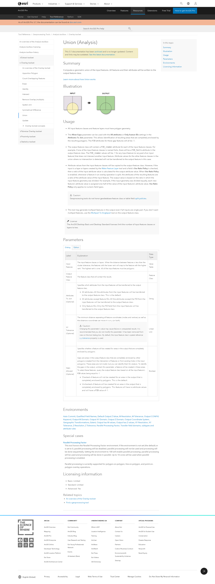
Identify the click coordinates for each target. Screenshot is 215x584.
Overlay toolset (75, 34)
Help (44, 17)
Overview (111, 10)
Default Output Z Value (108, 416)
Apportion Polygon (30, 73)
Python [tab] (76, 247)
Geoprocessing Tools (41, 34)
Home (20, 17)
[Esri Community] (20, 545)
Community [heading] (72, 521)
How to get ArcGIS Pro (185, 10)
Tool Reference (56, 17)
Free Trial (166, 10)
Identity (25, 89)
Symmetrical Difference (31, 110)
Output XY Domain (98, 419)
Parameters (168, 59)
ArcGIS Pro (23, 10)
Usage (166, 55)
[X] (26, 540)
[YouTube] (31, 545)
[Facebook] (20, 540)
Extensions (152, 10)
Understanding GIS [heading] (99, 521)
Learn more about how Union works (79, 79)
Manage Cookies (134, 577)
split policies (140, 198)
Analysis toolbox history (29, 52)
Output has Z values (125, 422)
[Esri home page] (23, 4)
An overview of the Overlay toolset (36, 68)
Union (24, 115)
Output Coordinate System (137, 419)
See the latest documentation (102, 54)
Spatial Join (27, 105)
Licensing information (172, 67)
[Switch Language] (188, 3)
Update (25, 121)
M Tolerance (137, 416)
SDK (79, 17)
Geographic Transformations (76, 422)
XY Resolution (141, 422)
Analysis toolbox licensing (29, 47)
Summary (167, 47)
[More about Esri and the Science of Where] (25, 528)
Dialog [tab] (67, 247)
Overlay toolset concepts (35, 126)
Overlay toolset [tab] (27, 63)
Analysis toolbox (59, 34)
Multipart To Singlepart (101, 213)
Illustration (167, 51)
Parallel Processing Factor (108, 425)
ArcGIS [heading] (46, 521)
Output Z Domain (116, 419)
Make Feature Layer (110, 168)
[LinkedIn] (31, 540)
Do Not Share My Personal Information (164, 577)
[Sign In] (196, 3)
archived (98, 52)
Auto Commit (69, 416)
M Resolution (125, 416)
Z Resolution (78, 425)
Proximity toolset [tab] (28, 136)
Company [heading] (118, 521)
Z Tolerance (90, 425)
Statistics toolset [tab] (28, 142)
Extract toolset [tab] (27, 57)
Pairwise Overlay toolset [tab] (31, 131)
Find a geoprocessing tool (77, 502)
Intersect (25, 94)
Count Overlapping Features (33, 78)
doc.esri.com (75, 22)
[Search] (181, 3)
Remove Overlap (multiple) (33, 100)
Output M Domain (80, 419)
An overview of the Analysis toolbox (33, 42)
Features (124, 10)
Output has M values (106, 422)
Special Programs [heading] (146, 521)
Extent (93, 422)
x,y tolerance (85, 338)
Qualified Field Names (86, 416)
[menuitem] (54, 527)
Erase (24, 84)
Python (70, 17)
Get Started (32, 17)
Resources (138, 10)
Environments (169, 63)
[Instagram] (26, 545)
